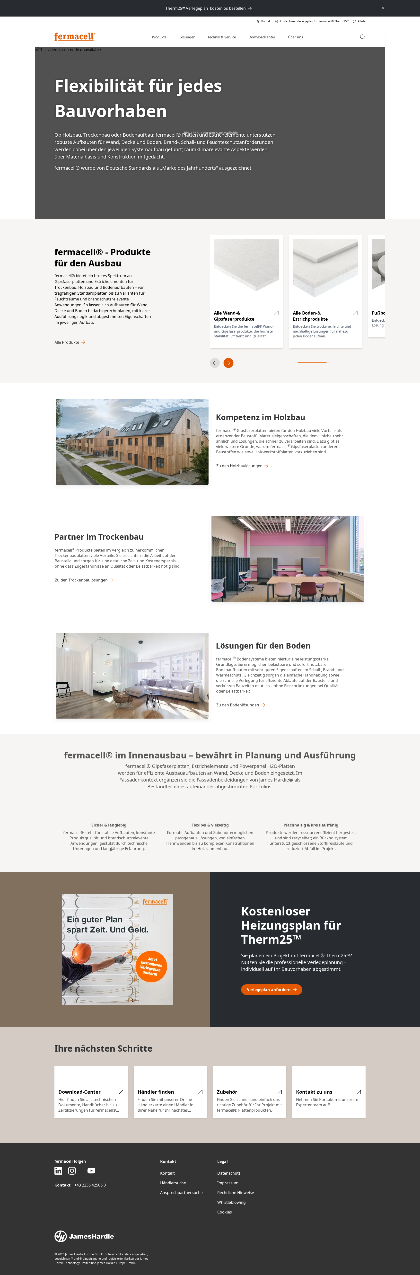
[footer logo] (210, 1236)
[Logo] (75, 37)
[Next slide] (228, 363)
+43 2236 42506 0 (90, 1185)
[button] (160, 37)
